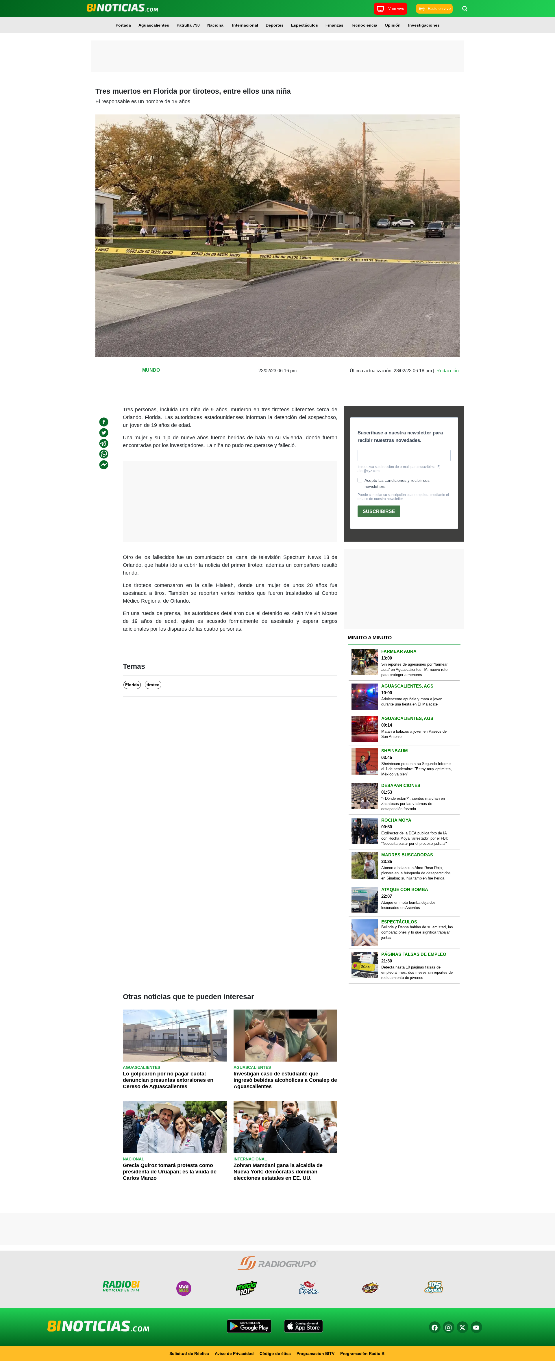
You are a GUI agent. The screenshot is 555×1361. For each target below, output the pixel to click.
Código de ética (275, 1353)
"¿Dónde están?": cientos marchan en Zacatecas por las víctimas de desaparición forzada (413, 803)
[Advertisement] (277, 56)
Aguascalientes (153, 25)
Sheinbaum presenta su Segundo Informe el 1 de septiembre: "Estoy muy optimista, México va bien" (416, 769)
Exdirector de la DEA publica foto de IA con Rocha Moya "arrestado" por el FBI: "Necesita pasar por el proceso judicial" (414, 838)
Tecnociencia (364, 25)
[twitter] (103, 432)
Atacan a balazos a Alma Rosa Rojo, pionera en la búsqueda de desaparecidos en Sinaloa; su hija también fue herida (416, 873)
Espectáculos (304, 25)
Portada (123, 25)
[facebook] (103, 422)
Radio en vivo (439, 8)
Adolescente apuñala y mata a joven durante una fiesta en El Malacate (411, 701)
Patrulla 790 (188, 25)
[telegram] (103, 443)
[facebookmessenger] (103, 464)
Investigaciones (424, 25)
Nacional (216, 25)
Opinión (393, 25)
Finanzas (334, 25)
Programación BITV (315, 1353)
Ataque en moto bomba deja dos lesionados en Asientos (408, 905)
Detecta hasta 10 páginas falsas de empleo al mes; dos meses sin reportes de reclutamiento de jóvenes (417, 972)
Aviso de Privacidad (234, 1353)
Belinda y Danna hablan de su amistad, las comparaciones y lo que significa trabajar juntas (417, 932)
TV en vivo (395, 8)
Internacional (245, 25)
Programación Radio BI (363, 1353)
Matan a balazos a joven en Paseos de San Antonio (414, 734)
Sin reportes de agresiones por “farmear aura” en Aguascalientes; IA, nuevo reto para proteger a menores (414, 669)
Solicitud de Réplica (189, 1353)
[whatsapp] (103, 454)
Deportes (275, 25)
